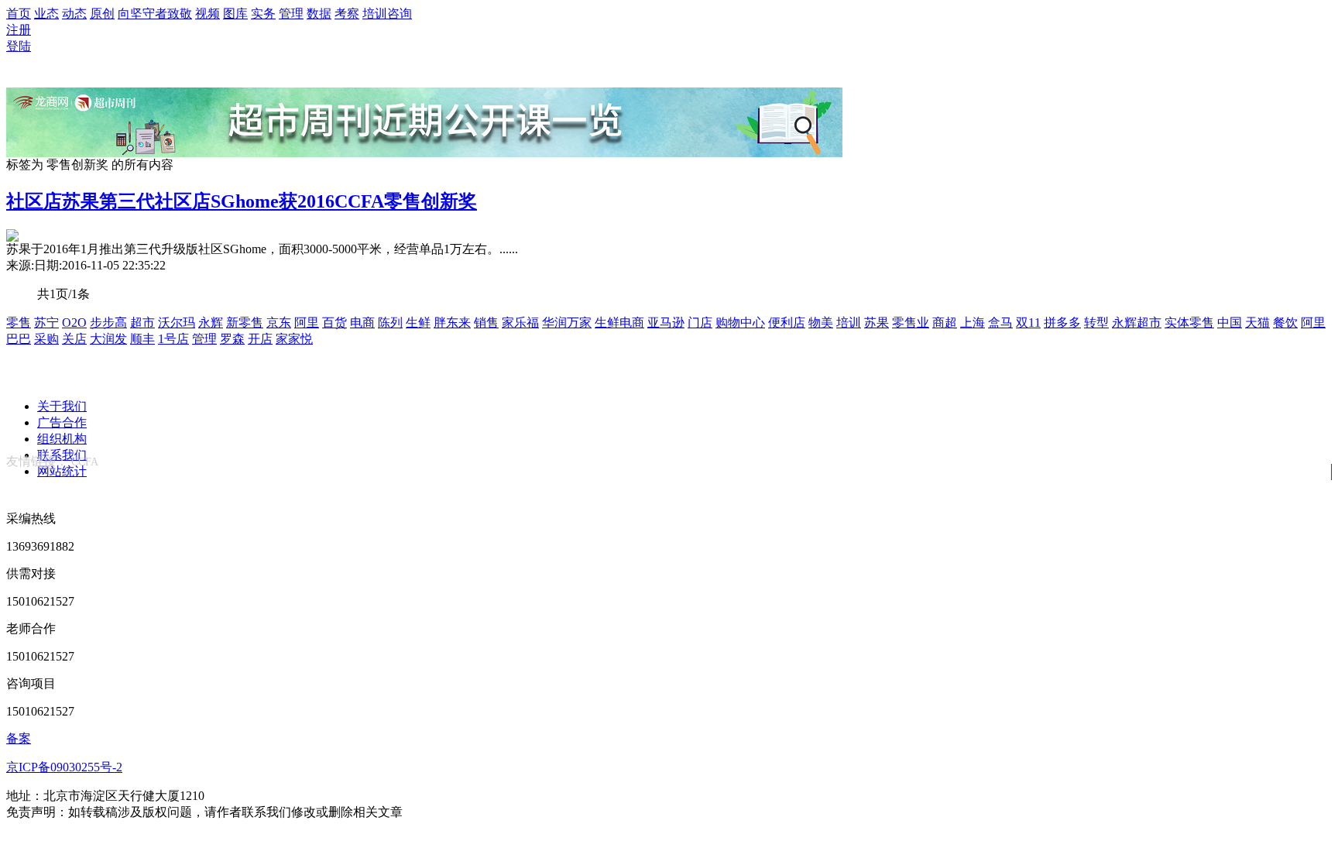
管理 (291, 13)
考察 (346, 13)
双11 (1028, 322)
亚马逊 (665, 322)
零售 (18, 322)
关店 (74, 338)
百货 (334, 322)
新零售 (244, 322)
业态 (46, 13)
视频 (207, 13)
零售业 (910, 322)
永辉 (210, 322)
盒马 (1000, 322)
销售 (486, 322)
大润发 (108, 338)
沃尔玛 (176, 322)
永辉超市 (1136, 322)
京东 (278, 322)
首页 (18, 13)
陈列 (390, 322)
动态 (74, 13)
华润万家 (567, 322)
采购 (46, 338)
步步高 (108, 322)
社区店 (34, 201)
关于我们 (62, 406)
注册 (18, 29)
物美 (820, 322)
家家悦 (294, 338)
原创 (102, 13)
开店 (260, 338)
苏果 (876, 322)
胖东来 (452, 322)
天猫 (1257, 322)
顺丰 (142, 338)
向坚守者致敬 (155, 13)
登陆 (18, 46)
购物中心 (740, 322)
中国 (1229, 322)
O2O (74, 322)
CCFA (84, 462)
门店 (700, 322)
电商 (362, 322)
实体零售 (1189, 322)
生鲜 (418, 322)
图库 (235, 13)
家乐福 (520, 322)
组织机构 (62, 438)
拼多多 (1062, 322)
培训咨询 (387, 13)
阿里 (306, 322)
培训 (848, 322)
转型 (1096, 322)
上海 (972, 322)
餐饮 (1285, 322)
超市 (142, 322)
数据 (319, 13)
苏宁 (46, 322)
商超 (944, 322)
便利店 (786, 322)
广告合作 (62, 422)
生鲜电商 (619, 322)
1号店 (173, 338)
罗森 (232, 338)
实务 (263, 13)
